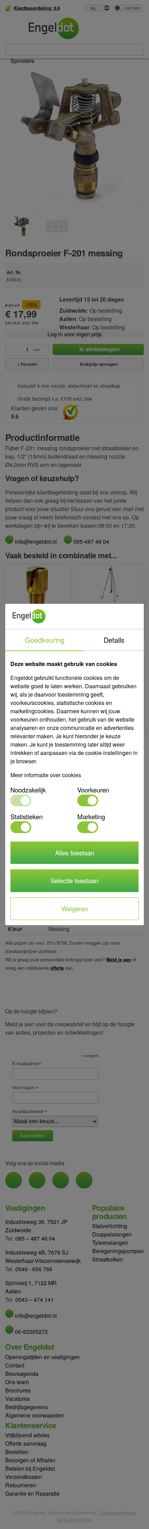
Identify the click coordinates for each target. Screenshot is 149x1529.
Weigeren (74, 908)
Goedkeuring (44, 640)
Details (114, 640)
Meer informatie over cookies (45, 775)
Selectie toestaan (74, 880)
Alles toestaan (74, 852)
